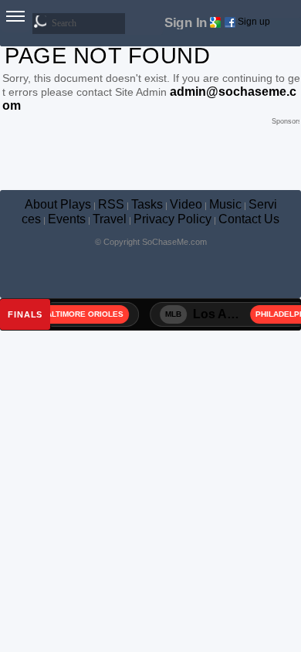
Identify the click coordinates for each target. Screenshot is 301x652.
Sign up (254, 21)
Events (67, 219)
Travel (110, 219)
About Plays (58, 204)
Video (186, 204)
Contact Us (248, 219)
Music (225, 204)
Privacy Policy (172, 219)
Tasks (147, 204)
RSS (111, 204)
